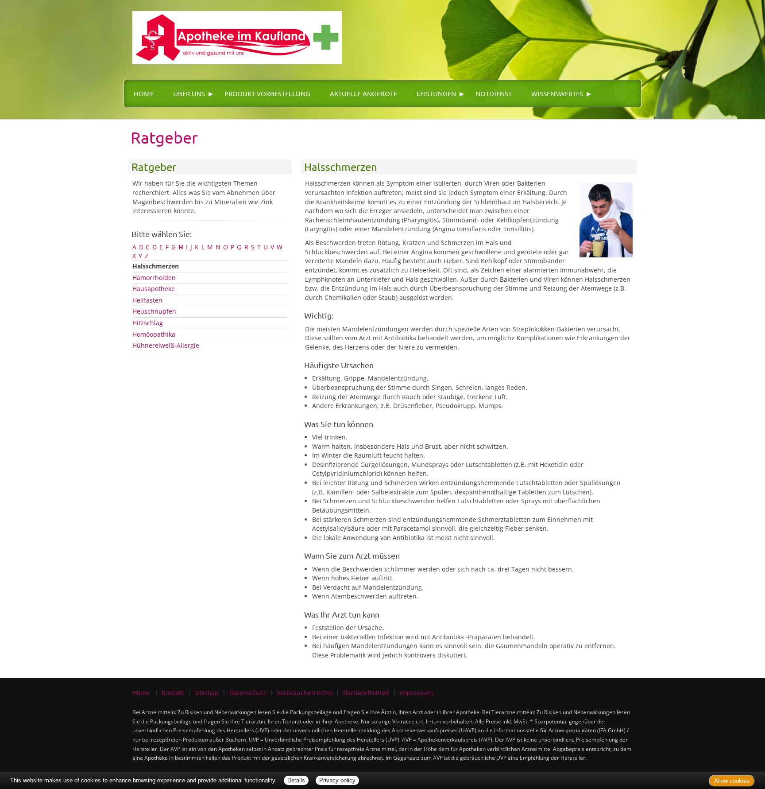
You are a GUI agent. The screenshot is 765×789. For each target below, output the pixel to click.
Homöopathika (153, 334)
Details (296, 780)
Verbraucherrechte (305, 692)
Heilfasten (147, 300)
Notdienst (493, 93)
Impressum (416, 692)
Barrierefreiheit (366, 692)
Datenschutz (248, 692)
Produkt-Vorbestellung (267, 93)
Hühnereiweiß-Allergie (165, 345)
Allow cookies (732, 780)
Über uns (189, 93)
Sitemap (206, 692)
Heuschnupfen (154, 311)
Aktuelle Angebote (363, 93)
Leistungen (436, 93)
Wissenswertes (557, 93)
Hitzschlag (147, 323)
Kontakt (173, 692)
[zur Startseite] (233, 31)
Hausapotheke (153, 288)
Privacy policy (337, 780)
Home (144, 93)
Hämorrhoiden (154, 277)
